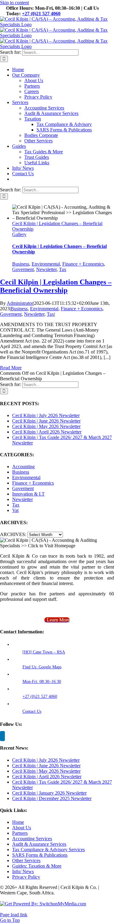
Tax (62, 269)
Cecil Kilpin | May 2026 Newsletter (46, 426)
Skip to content (14, 2)
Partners (20, 833)
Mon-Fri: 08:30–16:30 (41, 681)
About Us (21, 827)
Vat (15, 510)
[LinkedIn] (2, 736)
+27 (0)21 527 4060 (41, 13)
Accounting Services (32, 838)
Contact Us (31, 711)
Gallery (19, 234)
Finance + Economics (83, 263)
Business (20, 263)
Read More (11, 367)
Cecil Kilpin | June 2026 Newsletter (46, 420)
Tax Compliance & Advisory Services (48, 849)
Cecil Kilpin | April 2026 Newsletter (46, 431)
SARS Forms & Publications (39, 855)
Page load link (13, 914)
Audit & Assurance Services (39, 844)
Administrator (20, 303)
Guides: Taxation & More (36, 866)
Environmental (46, 263)
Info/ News (23, 871)
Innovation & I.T (28, 493)
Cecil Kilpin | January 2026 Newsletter (49, 793)
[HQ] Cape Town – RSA (43, 652)
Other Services (26, 860)
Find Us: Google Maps (41, 667)
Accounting (23, 466)
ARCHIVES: (13, 534)
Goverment (23, 269)
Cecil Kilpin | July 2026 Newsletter (46, 415)
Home (18, 822)
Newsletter (46, 269)
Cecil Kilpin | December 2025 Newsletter (52, 798)
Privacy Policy (26, 876)
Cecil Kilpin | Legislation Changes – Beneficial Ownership (56, 286)
